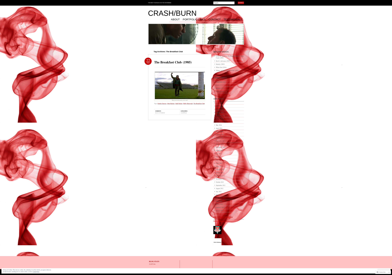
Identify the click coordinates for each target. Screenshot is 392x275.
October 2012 (220, 182)
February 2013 (220, 169)
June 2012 (219, 195)
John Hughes (171, 103)
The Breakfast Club (199, 103)
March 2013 (219, 166)
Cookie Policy (36, 271)
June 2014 (219, 122)
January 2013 (220, 173)
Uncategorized (220, 91)
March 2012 (219, 204)
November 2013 (220, 141)
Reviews (218, 88)
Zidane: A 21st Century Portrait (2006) (227, 70)
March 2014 (219, 131)
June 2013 (219, 157)
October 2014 (220, 119)
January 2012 (220, 211)
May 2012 (219, 198)
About (175, 19)
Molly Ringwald (188, 103)
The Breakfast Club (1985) (173, 62)
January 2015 (220, 112)
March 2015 (219, 106)
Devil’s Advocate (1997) (223, 61)
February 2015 (220, 109)
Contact (215, 19)
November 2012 (220, 179)
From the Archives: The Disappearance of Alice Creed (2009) (230, 57)
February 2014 (220, 135)
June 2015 (219, 103)
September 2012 (220, 185)
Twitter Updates (223, 217)
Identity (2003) (220, 64)
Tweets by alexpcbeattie (220, 221)
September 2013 (220, 147)
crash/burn (172, 13)
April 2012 (219, 201)
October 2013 (220, 144)
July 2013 (219, 154)
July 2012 (219, 192)
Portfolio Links (194, 19)
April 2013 (219, 163)
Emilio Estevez (162, 103)
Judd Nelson (178, 103)
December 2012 (220, 176)
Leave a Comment (160, 113)
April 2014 (219, 128)
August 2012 (219, 188)
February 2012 (220, 207)
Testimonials (233, 19)
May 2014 (219, 125)
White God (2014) (221, 67)
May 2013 (219, 160)
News (217, 85)
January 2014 (220, 138)
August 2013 (219, 150)
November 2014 (220, 115)
